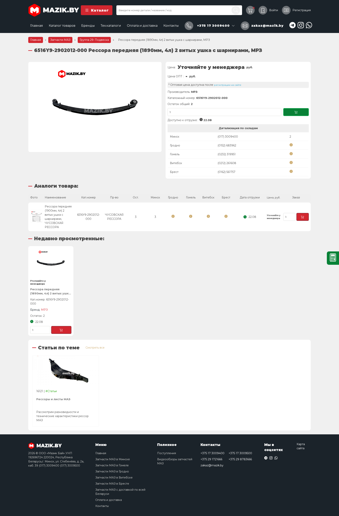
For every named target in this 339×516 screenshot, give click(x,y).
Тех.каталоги (111, 25)
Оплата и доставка (142, 25)
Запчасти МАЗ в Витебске (114, 477)
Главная (36, 25)
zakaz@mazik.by (211, 465)
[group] (95, 107)
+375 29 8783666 (240, 459)
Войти (273, 10)
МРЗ (194, 92)
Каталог (99, 10)
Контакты (171, 25)
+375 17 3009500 (240, 453)
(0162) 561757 (226, 172)
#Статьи (51, 391)
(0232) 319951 (227, 154)
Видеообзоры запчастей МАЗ (174, 461)
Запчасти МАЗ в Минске (112, 459)
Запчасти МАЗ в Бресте (112, 483)
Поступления (166, 453)
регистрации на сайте (227, 84)
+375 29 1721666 (211, 459)
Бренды (88, 25)
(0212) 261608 (227, 163)
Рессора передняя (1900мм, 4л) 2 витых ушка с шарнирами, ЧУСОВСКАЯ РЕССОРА (58, 217)
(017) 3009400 (228, 136)
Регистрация (302, 10)
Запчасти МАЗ (60, 40)
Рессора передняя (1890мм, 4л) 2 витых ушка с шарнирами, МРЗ (50, 292)
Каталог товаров (62, 25)
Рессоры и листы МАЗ (53, 399)
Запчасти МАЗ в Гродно (112, 471)
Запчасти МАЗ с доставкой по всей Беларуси (120, 492)
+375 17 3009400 (212, 453)
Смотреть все (95, 347)
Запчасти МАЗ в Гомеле (112, 465)
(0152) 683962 (227, 145)
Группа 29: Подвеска (94, 40)
